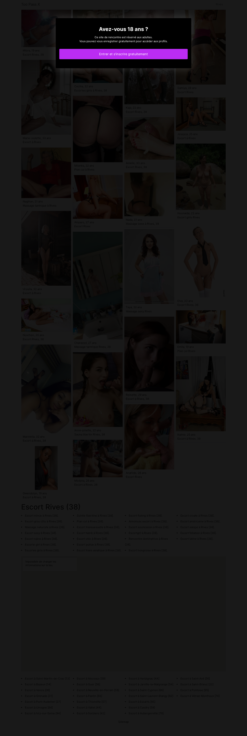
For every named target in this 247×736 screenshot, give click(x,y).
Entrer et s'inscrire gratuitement (123, 54)
